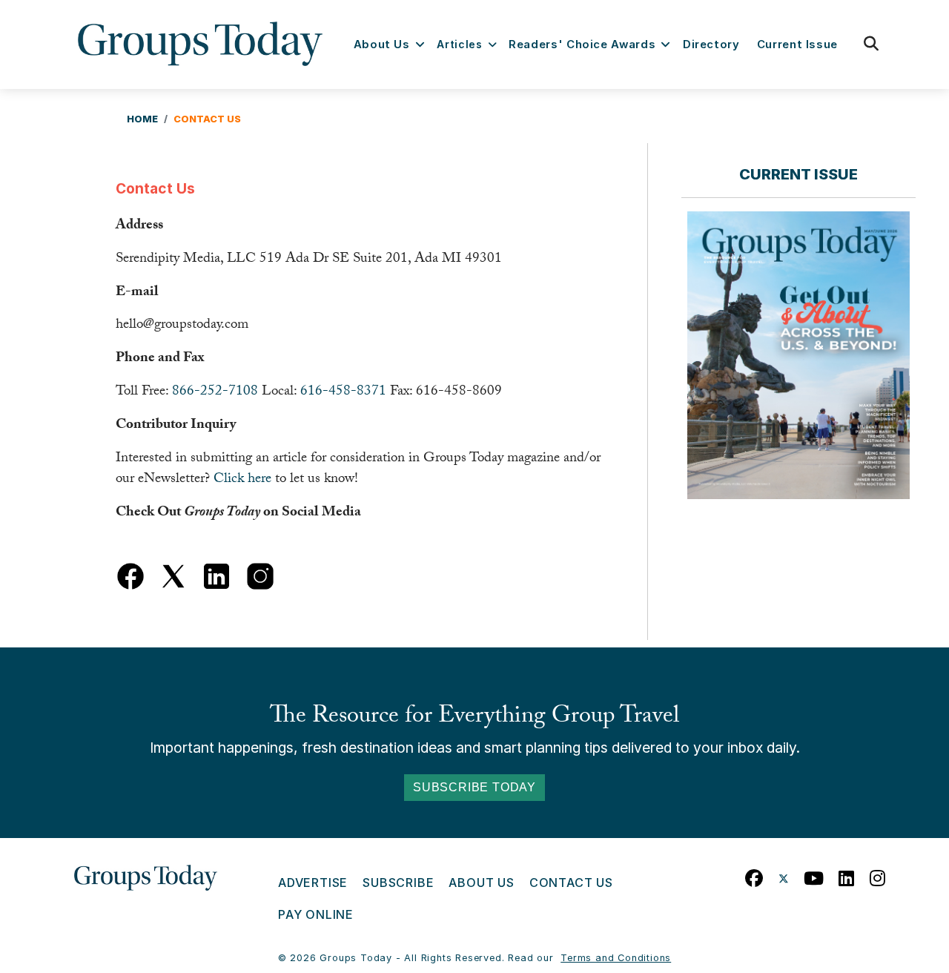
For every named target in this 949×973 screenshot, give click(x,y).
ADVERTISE (313, 882)
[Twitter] (783, 874)
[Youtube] (814, 874)
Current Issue (797, 44)
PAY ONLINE (316, 914)
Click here (242, 480)
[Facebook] (754, 874)
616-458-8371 (343, 392)
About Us (382, 44)
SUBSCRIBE (398, 882)
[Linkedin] (847, 874)
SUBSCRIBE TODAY (474, 787)
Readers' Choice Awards (582, 44)
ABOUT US (481, 882)
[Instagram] (878, 874)
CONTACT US (571, 882)
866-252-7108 (215, 392)
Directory (711, 44)
